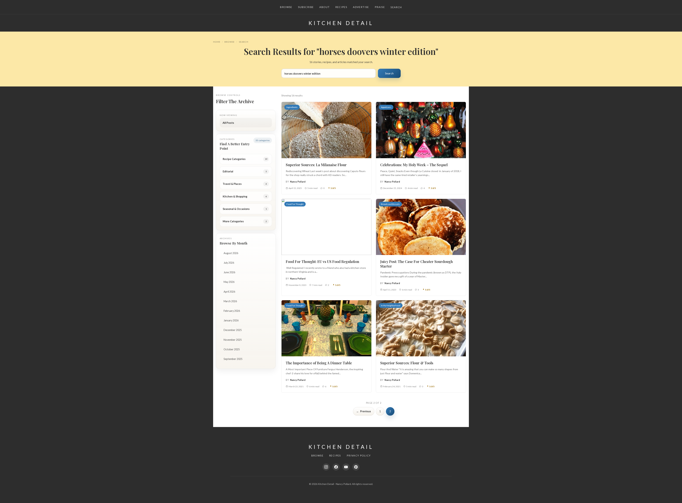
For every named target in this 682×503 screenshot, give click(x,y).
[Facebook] (336, 467)
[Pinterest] (355, 467)
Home (216, 41)
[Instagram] (326, 467)
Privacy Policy (359, 455)
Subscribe (306, 7)
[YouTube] (346, 467)
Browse (286, 7)
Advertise (361, 7)
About (324, 7)
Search (396, 7)
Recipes (341, 7)
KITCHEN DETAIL (341, 23)
